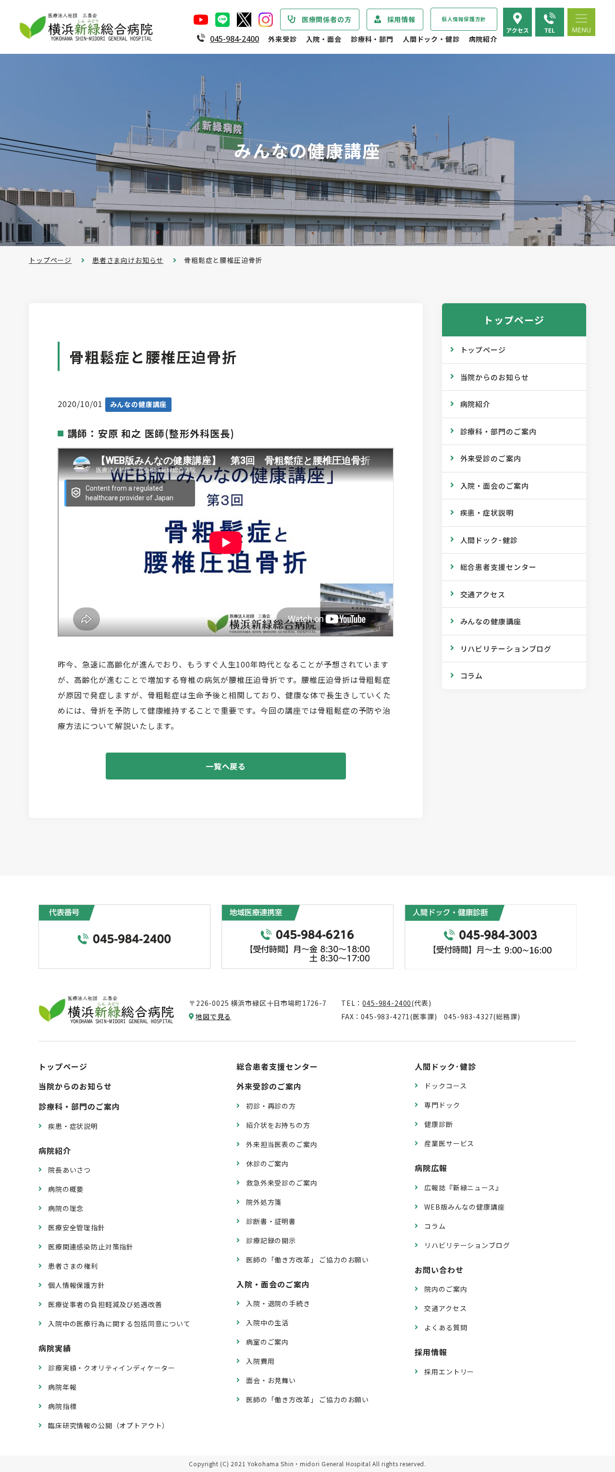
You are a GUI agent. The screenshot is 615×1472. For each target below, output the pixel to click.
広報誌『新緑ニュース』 (463, 1187)
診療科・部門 (372, 39)
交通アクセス (482, 594)
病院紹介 (483, 39)
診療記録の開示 (271, 1240)
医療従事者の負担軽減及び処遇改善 (105, 1304)
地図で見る (213, 1016)
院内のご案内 (445, 1289)
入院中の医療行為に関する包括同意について (119, 1323)
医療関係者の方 (327, 19)
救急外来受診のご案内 (281, 1182)
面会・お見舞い (271, 1380)
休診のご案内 (267, 1163)
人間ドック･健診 (489, 540)
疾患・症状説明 (487, 512)
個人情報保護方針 (464, 19)
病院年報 (62, 1387)
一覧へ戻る (226, 766)
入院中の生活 (267, 1322)
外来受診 (282, 39)
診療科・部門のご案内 (498, 431)
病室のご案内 (267, 1342)
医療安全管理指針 (76, 1227)
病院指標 (62, 1406)
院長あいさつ (69, 1170)
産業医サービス (449, 1143)
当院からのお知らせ (494, 377)
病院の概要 (66, 1189)
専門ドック (442, 1105)
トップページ (50, 260)
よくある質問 (445, 1327)
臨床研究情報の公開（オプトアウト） (108, 1425)
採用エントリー (449, 1371)
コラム (471, 675)
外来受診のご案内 (490, 458)
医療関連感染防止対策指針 (91, 1246)
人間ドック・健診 (431, 39)
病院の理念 (66, 1208)
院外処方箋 (264, 1202)
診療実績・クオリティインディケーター (111, 1368)
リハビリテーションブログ (506, 648)
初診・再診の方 (271, 1106)
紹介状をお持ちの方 (278, 1125)
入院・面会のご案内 (494, 486)
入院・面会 (324, 39)
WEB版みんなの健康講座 (464, 1207)
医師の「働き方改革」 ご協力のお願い (307, 1259)
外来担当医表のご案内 (281, 1144)
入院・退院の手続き (278, 1303)
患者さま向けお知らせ (127, 260)
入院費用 (260, 1361)
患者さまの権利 (73, 1266)
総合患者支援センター (498, 567)
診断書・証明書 (271, 1221)
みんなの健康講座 (490, 621)
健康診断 (438, 1124)
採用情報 (401, 19)
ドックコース (445, 1085)
